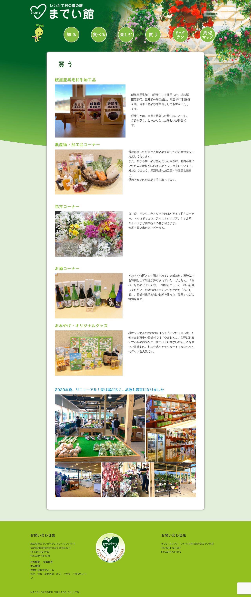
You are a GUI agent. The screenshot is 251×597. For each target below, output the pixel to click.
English (212, 14)
